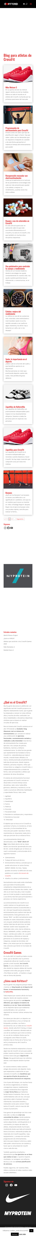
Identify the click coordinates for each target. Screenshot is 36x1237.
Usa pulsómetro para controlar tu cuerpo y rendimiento (18, 267)
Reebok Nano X (9, 650)
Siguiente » (20, 519)
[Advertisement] (18, 29)
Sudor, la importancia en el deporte (16, 360)
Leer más (22, 1234)
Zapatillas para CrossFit (15, 449)
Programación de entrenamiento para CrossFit (17, 129)
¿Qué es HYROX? (9, 638)
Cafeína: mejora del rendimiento (13, 312)
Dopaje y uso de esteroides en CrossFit (17, 222)
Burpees (9, 492)
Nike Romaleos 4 (9, 647)
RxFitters (21, 981)
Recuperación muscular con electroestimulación (17, 176)
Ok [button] (31, 1230)
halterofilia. (9, 992)
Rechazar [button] (15, 1234)
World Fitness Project (11, 635)
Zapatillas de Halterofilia (15, 406)
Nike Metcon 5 (11, 87)
